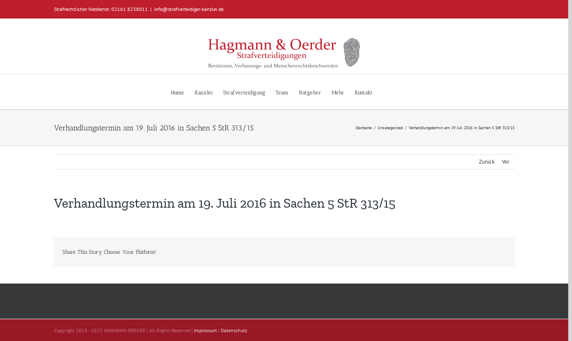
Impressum (205, 330)
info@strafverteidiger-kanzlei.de (189, 9)
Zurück (487, 161)
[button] (385, 91)
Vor (505, 161)
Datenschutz (234, 330)
